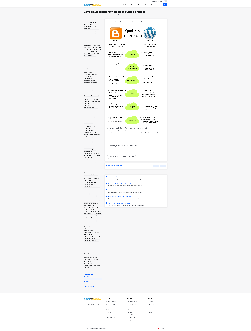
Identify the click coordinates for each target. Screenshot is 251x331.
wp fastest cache (87, 267)
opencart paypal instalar (97, 213)
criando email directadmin (89, 111)
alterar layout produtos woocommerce (91, 51)
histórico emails (96, 178)
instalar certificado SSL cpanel (89, 184)
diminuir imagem (97, 138)
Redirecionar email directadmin (89, 234)
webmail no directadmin (88, 265)
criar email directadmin (88, 122)
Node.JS (93, 205)
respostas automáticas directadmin (90, 244)
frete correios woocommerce (89, 170)
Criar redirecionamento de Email (90, 126)
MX (97, 203)
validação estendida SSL (88, 263)
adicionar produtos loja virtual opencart (91, 41)
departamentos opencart (88, 134)
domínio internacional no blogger (90, 145)
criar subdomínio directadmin (89, 130)
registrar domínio (87, 240)
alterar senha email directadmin (89, 57)
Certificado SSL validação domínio (90, 80)
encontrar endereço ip (88, 155)
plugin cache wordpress (88, 222)
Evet (157, 166)
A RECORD (86, 22)
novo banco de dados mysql (96, 207)
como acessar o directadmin (89, 86)
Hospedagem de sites (98, 14)
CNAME (95, 84)
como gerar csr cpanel (88, 91)
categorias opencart (87, 76)
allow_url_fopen (87, 47)
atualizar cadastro (87, 64)
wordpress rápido (97, 265)
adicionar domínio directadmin (89, 32)
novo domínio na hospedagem (89, 209)
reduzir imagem (87, 238)
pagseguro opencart (97, 215)
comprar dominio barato (96, 101)
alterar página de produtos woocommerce (91, 53)
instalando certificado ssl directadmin (90, 182)
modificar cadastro (87, 199)
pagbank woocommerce (88, 215)
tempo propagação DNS (88, 259)
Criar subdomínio (87, 128)
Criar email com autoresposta (89, 120)
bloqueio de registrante (88, 72)
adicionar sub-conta (87, 45)
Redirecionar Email (96, 232)
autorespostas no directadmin (89, 66)
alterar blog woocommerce (96, 47)
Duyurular (87, 276)
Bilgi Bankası (91, 14)
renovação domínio (87, 242)
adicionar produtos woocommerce (90, 43)
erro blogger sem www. (88, 157)
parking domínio (87, 217)
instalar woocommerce (96, 188)
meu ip (97, 197)
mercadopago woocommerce (89, 197)
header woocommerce (88, 178)
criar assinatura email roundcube (90, 113)
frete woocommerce (88, 172)
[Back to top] (166, 328)
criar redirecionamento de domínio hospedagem (93, 124)
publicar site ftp (97, 226)
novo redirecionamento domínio (90, 211)
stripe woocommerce (88, 257)
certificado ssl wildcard (88, 84)
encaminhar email (96, 153)
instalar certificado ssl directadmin (90, 186)
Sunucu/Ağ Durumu (89, 283)
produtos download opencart (89, 224)
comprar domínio (96, 99)
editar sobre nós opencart (88, 147)
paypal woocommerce (95, 217)
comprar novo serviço (88, 105)
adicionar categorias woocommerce (90, 26)
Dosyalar (87, 281)
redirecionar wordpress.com (96, 236)
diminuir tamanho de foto (88, 140)
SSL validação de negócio (88, 251)
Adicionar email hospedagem (89, 39)
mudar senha (92, 201)
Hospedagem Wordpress (108, 14)
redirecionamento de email (89, 230)
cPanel (97, 109)
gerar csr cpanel (96, 172)
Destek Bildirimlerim (89, 274)
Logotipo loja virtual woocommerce (90, 192)
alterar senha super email (88, 59)
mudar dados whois (95, 199)
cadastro (96, 74)
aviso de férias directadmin (89, 68)
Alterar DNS (86, 49)
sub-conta (95, 257)
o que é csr (99, 211)
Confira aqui (114, 149)
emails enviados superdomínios (89, 149)
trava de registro (97, 259)
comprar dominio (87, 101)
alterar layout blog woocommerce (95, 49)
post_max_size (96, 222)
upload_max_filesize (90, 261)
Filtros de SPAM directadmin (89, 165)
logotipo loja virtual (97, 190)
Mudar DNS (86, 201)
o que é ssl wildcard (87, 213)
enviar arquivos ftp (97, 155)
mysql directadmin (87, 205)
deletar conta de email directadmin (90, 132)
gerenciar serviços (97, 176)
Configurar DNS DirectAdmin (89, 109)
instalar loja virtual (87, 188)
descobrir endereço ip (88, 138)
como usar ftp (96, 97)
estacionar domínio (87, 161)
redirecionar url (87, 236)
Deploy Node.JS (97, 134)
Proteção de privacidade (88, 226)
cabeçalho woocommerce (89, 74)
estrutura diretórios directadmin (89, 163)
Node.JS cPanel (87, 207)
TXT (85, 261)
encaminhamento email (88, 151)
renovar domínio (95, 242)
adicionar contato (87, 28)
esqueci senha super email (89, 159)
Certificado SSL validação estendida (90, 82)
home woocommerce (88, 180)
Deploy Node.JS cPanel (88, 136)
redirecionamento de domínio (89, 228)
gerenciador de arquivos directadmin (90, 174)
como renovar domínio (88, 97)
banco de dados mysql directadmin (90, 70)
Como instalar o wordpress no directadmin (91, 95)
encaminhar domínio (88, 153)
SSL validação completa (88, 249)
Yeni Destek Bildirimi (89, 286)
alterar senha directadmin (88, 55)
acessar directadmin (92, 22)
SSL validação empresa (88, 253)
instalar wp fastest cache (88, 190)
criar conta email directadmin (89, 118)
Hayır (163, 166)
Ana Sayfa (86, 14)
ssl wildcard (97, 255)
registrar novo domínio (96, 240)
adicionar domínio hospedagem (90, 37)
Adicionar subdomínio (96, 45)
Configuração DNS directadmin (89, 107)
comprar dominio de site (88, 103)
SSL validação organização (89, 255)
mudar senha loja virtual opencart (90, 203)
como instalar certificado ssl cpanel (90, 93)
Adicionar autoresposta (88, 24)
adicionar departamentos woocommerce (91, 30)
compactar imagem (87, 99)
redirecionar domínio (88, 232)
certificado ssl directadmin (89, 78)
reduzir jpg (93, 238)
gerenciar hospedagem (88, 176)
